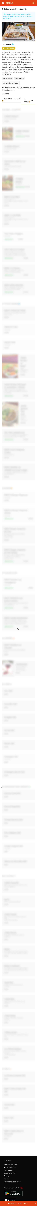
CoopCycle (16, 1188)
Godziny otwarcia (11, 83)
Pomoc (6, 1179)
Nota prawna (8, 1170)
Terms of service (9, 1173)
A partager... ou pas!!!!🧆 (11, 99)
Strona (6, 94)
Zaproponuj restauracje (12, 1182)
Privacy (6, 1176)
